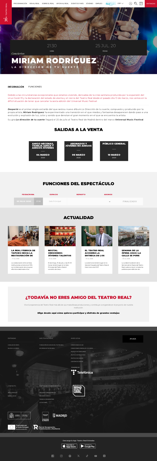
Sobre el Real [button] (48, 3)
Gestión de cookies (77, 361)
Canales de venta (13, 345)
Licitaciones (43, 402)
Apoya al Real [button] (62, 3)
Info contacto (12, 392)
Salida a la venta (13, 348)
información (16, 87)
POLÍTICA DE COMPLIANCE (78, 351)
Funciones (35, 87)
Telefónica (82, 371)
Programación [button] (20, 3)
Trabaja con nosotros (46, 399)
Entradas (151, 4)
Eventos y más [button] (77, 3)
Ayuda (133, 339)
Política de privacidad (78, 355)
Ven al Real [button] (34, 3)
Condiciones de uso (77, 345)
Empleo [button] (99, 3)
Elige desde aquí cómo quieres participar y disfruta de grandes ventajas (78, 313)
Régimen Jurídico (45, 396)
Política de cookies (77, 358)
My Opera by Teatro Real (47, 348)
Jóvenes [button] (89, 3)
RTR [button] (106, 3)
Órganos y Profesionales (47, 392)
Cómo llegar (12, 396)
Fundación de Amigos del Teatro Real (51, 345)
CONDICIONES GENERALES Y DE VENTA (82, 348)
